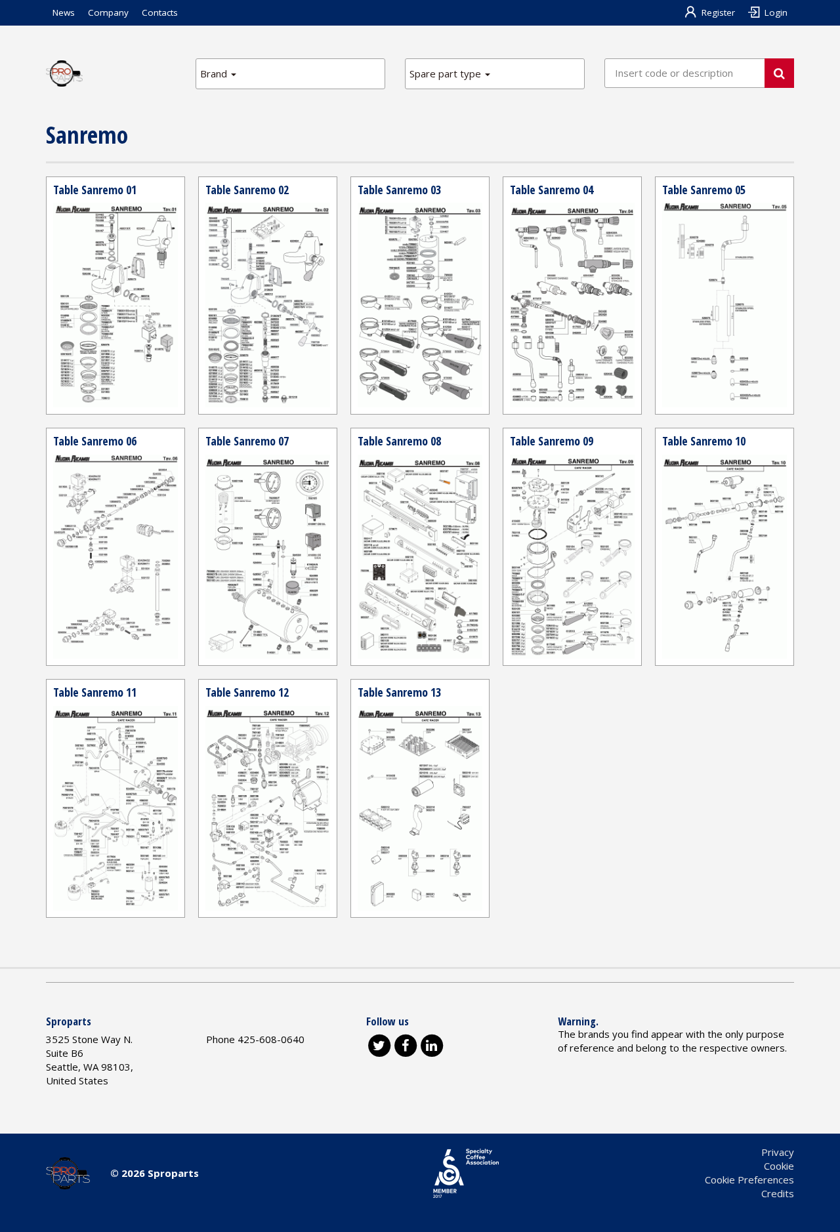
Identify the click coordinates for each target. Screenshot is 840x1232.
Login (776, 12)
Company (108, 12)
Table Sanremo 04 (551, 189)
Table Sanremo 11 (94, 692)
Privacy (777, 1152)
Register (718, 12)
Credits (777, 1193)
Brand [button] (215, 73)
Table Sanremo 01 (94, 189)
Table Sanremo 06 (94, 441)
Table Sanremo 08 (399, 441)
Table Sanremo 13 (399, 692)
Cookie (779, 1165)
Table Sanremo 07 (247, 441)
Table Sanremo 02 (247, 189)
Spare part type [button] (447, 73)
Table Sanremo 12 (247, 692)
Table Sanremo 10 (704, 441)
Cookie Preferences (749, 1179)
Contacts (160, 12)
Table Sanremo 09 (551, 441)
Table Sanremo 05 (704, 189)
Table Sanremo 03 (399, 189)
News (63, 12)
